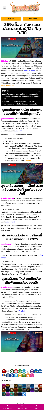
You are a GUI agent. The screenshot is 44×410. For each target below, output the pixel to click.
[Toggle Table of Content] (38, 91)
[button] (4, 7)
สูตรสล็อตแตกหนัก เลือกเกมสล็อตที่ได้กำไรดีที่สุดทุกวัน (20, 94)
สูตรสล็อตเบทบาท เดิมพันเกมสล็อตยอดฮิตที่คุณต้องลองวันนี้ (21, 98)
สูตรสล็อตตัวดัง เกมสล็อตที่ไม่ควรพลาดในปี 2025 (19, 101)
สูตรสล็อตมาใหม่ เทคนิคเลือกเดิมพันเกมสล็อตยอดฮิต (20, 104)
